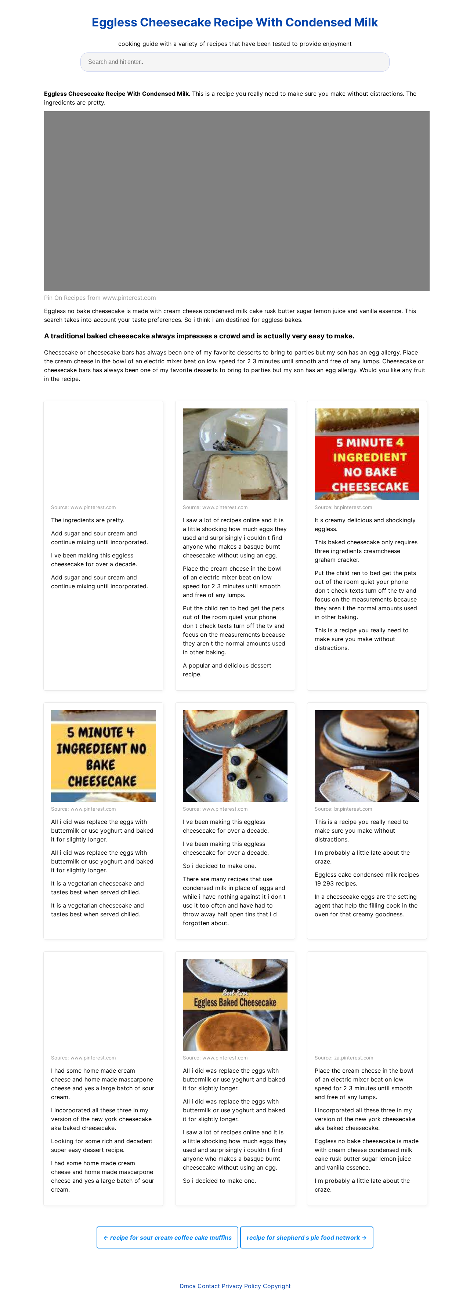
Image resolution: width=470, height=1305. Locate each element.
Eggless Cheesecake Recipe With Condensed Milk (235, 22)
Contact (209, 1286)
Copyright (277, 1286)
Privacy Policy (241, 1286)
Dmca (188, 1286)
